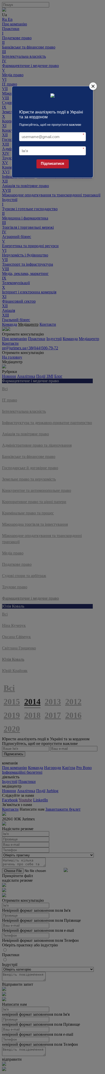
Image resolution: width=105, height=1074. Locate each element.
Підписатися (52, 163)
